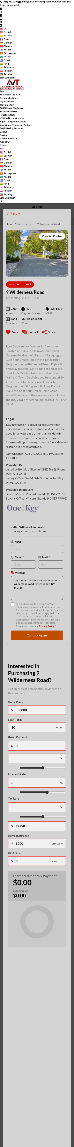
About (3, 141)
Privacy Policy (46, 626)
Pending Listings (9, 98)
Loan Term (15, 719)
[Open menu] (1, 201)
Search (3, 91)
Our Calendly (7, 104)
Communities (7, 138)
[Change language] (3, 28)
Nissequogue (25, 224)
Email (46, 557)
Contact (4, 145)
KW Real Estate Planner (12, 118)
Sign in (11, 77)
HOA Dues (15, 853)
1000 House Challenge (11, 108)
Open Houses (7, 101)
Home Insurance (18, 835)
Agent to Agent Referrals (13, 121)
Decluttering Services (11, 128)
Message (20, 572)
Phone (19, 557)
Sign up (4, 77)
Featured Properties (11, 94)
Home (9, 224)
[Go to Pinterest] (1, 25)
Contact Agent (37, 635)
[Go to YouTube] (1, 18)
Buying (3, 135)
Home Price (15, 702)
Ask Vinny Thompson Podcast (16, 125)
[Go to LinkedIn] (1, 21)
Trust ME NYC (7, 114)
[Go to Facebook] (1, 8)
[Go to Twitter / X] (1, 15)
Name (19, 541)
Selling (3, 131)
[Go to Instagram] (1, 11)
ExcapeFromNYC (9, 111)
